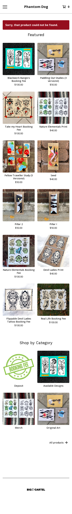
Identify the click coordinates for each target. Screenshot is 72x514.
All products (56, 442)
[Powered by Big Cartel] (36, 489)
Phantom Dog (36, 6)
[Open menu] (4, 6)
